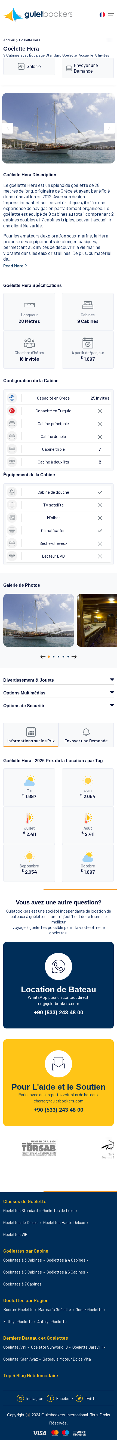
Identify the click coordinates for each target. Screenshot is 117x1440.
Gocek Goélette (89, 1309)
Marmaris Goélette (54, 1309)
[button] (49, 657)
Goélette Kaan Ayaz (20, 1358)
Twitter (91, 1398)
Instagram (35, 1398)
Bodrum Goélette (18, 1309)
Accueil (9, 40)
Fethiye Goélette (18, 1321)
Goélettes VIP (15, 1234)
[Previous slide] (7, 128)
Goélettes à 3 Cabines (22, 1259)
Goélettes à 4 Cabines (66, 1259)
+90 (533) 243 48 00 (58, 1012)
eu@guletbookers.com (58, 1003)
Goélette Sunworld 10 (49, 1347)
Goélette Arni (14, 1347)
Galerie (34, 66)
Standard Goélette (61, 55)
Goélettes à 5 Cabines (22, 1271)
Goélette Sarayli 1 (87, 1347)
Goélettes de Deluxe (21, 1222)
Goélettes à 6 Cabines (66, 1271)
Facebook (64, 1398)
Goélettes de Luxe (58, 1210)
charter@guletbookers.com (59, 1100)
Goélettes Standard (20, 1210)
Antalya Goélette (52, 1321)
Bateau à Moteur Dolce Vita (66, 1358)
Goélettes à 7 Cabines (22, 1283)
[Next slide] (109, 128)
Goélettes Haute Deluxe (64, 1222)
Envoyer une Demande (86, 67)
